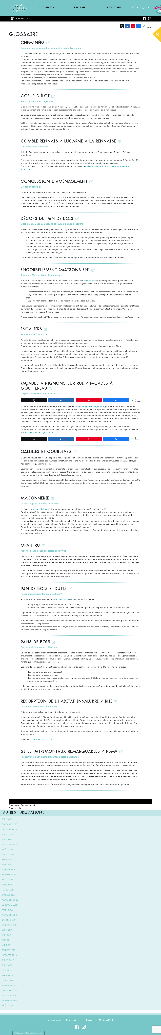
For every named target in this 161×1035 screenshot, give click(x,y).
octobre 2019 (9, 996)
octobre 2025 (9, 830)
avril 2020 (7, 976)
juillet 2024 (8, 855)
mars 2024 (7, 865)
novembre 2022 (10, 900)
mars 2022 (7, 910)
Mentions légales (107, 1020)
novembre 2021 (10, 915)
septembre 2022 (9, 905)
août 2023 (7, 880)
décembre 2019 (9, 991)
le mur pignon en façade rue (91, 406)
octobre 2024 (9, 845)
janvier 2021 (8, 950)
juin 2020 (7, 966)
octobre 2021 (9, 920)
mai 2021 (6, 940)
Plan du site (71, 1020)
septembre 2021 (9, 925)
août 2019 (7, 1006)
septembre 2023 (9, 875)
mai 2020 (7, 971)
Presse (89, 1020)
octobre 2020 (9, 955)
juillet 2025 (8, 835)
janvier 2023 (8, 895)
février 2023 (8, 890)
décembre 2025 (9, 825)
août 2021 (7, 930)
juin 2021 (7, 935)
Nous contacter (54, 1020)
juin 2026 (7, 819)
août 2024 (7, 850)
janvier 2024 (8, 870)
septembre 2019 (9, 1001)
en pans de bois (40, 509)
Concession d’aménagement (22, 805)
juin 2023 (7, 885)
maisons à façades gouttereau (39, 433)
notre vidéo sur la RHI (42, 739)
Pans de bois (15, 808)
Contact (134, 19)
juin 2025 (7, 840)
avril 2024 (7, 860)
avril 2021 (7, 945)
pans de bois (90, 281)
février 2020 (8, 986)
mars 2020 (7, 981)
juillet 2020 (8, 960)
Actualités (21, 19)
